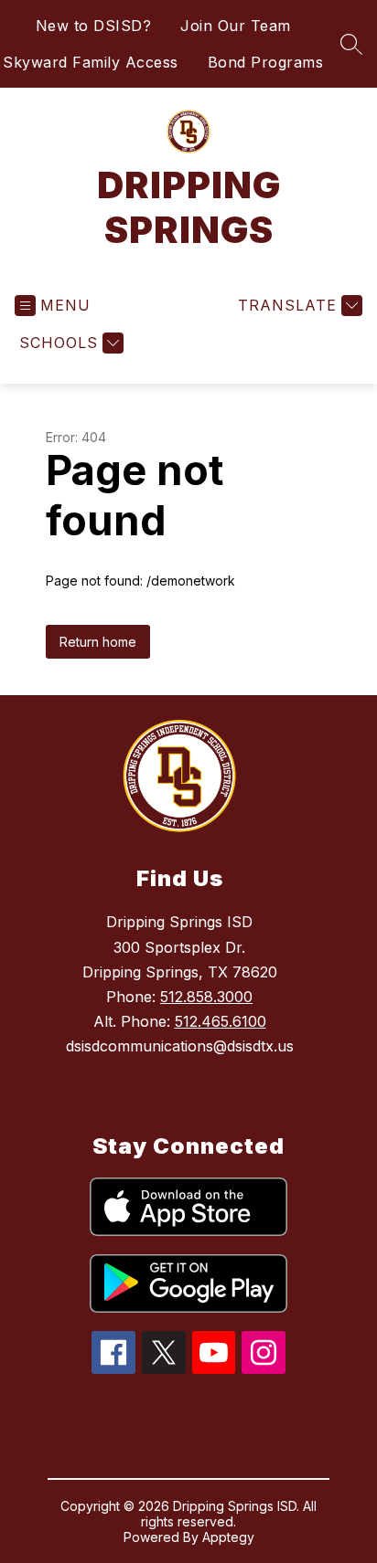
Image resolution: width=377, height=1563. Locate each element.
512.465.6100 (220, 1021)
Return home (97, 641)
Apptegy (228, 1537)
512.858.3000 (206, 996)
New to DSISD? (94, 25)
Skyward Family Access (90, 62)
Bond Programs (266, 62)
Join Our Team (235, 25)
